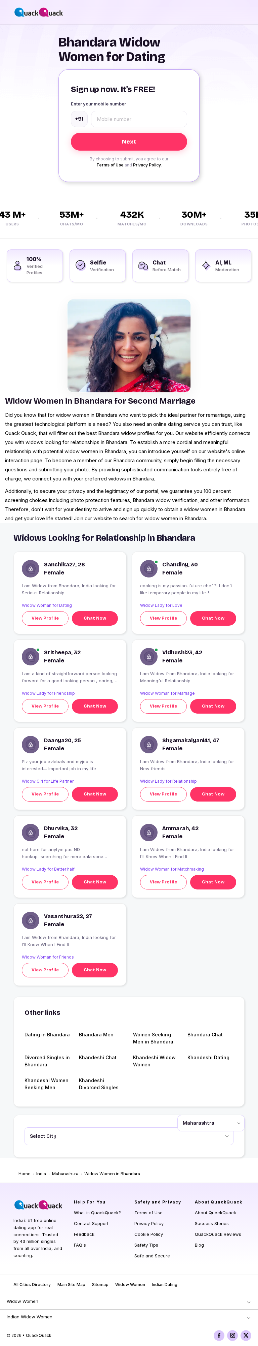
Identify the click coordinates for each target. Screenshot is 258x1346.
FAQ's (80, 1245)
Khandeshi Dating (208, 1057)
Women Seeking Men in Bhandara (153, 1038)
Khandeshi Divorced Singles (99, 1083)
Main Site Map (71, 1284)
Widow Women (130, 1284)
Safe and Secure (152, 1255)
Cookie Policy (148, 1234)
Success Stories (212, 1223)
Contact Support (91, 1223)
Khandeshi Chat (98, 1057)
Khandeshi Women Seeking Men (47, 1083)
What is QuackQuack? (97, 1212)
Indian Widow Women (29, 1316)
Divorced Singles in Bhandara (47, 1061)
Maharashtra (65, 1174)
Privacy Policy (147, 164)
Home (24, 1174)
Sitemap (100, 1284)
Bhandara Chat (205, 1034)
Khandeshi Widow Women (154, 1061)
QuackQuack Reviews (218, 1234)
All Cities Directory (32, 1284)
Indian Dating (164, 1284)
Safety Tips (146, 1245)
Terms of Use (110, 164)
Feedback (84, 1234)
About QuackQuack (215, 1212)
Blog (199, 1245)
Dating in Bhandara (47, 1034)
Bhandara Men (96, 1034)
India (41, 1174)
